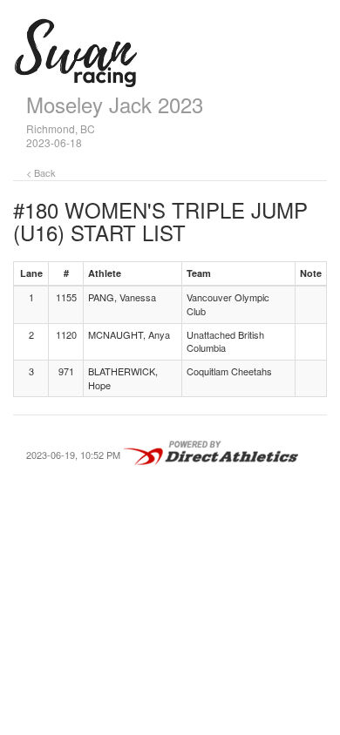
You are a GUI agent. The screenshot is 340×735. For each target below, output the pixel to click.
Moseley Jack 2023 (114, 104)
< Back (41, 172)
